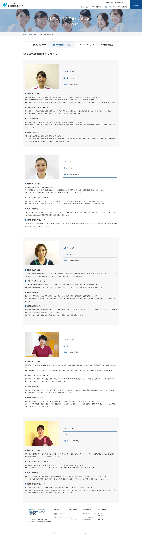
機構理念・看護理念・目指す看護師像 (60, 514)
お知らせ (100, 519)
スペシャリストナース (87, 45)
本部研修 (70, 517)
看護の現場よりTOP (39, 45)
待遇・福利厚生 (102, 510)
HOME (25, 34)
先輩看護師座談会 (107, 45)
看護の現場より (33, 34)
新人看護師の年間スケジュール (75, 520)
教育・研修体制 (73, 510)
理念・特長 (56, 510)
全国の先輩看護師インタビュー (89, 514)
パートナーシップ (72, 524)
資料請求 (100, 515)
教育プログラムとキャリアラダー (75, 514)
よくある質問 (101, 513)
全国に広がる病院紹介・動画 (60, 517)
